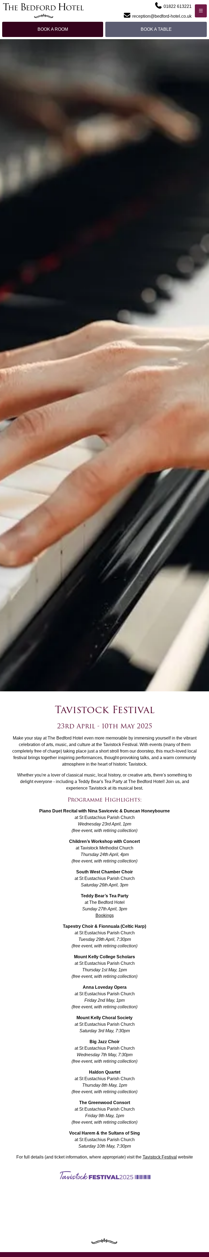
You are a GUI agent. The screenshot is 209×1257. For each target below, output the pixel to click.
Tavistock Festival (160, 1157)
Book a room (53, 29)
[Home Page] (43, 11)
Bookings (105, 915)
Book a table (156, 29)
